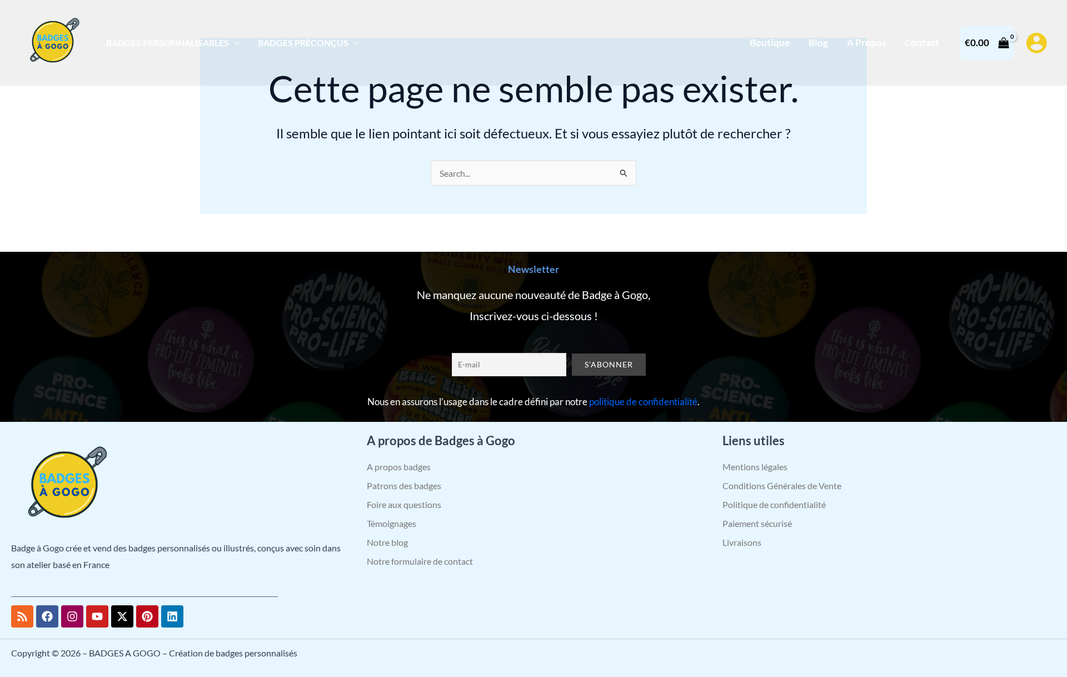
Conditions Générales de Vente (781, 485)
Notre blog (387, 542)
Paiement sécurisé (757, 523)
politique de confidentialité (643, 401)
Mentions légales (754, 466)
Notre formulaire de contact (420, 561)
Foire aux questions (404, 504)
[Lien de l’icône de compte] (1036, 43)
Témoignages (391, 523)
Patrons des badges (404, 485)
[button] (234, 42)
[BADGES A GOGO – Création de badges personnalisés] (52, 41)
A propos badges (399, 466)
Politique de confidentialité (774, 504)
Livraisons (741, 542)
